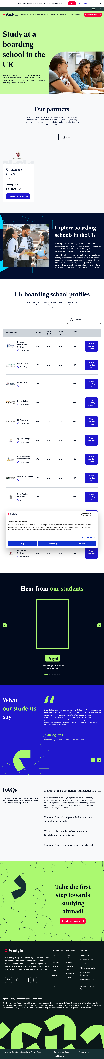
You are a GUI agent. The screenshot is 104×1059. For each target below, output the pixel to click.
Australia (55, 962)
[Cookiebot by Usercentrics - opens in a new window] (82, 514)
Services (43, 14)
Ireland (54, 975)
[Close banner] (95, 514)
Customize (51, 544)
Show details (87, 538)
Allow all (82, 544)
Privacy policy (84, 1052)
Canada (55, 966)
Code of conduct (86, 964)
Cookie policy (59, 1056)
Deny (22, 544)
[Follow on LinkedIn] (8, 980)
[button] (99, 626)
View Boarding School (18, 196)
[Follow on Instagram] (33, 980)
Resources (63, 14)
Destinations (25, 14)
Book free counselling (91, 14)
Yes (71, 3)
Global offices (85, 955)
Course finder (36, 14)
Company (77, 14)
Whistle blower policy (88, 968)
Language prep (54, 14)
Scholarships (70, 973)
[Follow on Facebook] (17, 980)
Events (71, 14)
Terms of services (61, 1052)
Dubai (54, 971)
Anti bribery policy (87, 959)
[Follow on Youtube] (25, 980)
